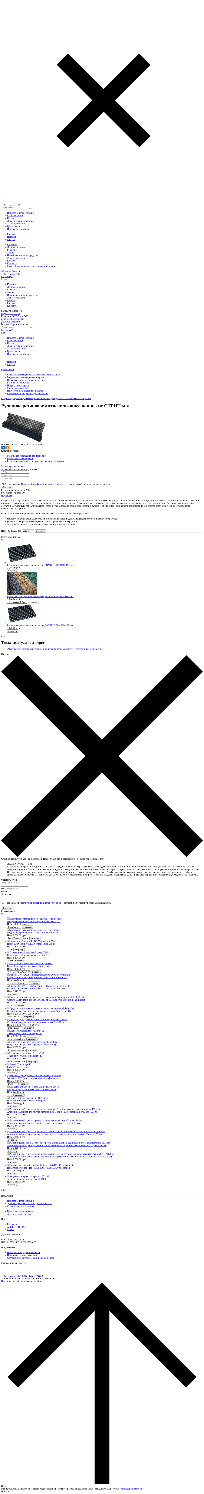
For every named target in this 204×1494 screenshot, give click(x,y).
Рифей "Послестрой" (18, 1067)
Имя (3, 888)
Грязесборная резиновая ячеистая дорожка (28, 966)
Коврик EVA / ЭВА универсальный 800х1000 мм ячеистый (37, 977)
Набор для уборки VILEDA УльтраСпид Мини (31, 944)
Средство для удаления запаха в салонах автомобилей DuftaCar (39, 1011)
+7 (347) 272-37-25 (10, 204)
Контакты (12, 263)
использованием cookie (132, 1488)
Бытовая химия (15, 215)
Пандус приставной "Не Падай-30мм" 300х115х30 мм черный (38, 1168)
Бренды (11, 234)
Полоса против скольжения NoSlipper (26, 1100)
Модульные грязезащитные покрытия (26, 377)
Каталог (11, 260)
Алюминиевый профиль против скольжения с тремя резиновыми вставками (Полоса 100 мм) (54, 1134)
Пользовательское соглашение (22, 1255)
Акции (10, 252)
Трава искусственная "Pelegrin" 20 (24, 1056)
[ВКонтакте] (3, 447)
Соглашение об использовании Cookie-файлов (31, 1258)
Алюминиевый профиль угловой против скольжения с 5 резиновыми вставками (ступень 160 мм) (57, 1145)
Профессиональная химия (20, 213)
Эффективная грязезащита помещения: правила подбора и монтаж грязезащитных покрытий (54, 649)
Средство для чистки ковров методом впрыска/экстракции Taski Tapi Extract (46, 1000)
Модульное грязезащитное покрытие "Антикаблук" (33, 921)
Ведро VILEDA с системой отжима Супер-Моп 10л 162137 (37, 988)
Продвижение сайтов (12, 1281)
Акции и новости (16, 1227)
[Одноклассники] (7, 447)
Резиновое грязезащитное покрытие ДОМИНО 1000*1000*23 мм (40, 565)
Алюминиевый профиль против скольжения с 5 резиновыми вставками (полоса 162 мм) (52, 1112)
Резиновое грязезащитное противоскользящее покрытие (35, 461)
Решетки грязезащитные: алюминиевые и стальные (33, 374)
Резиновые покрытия (18, 382)
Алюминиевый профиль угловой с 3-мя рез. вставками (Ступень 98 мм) (43, 1123)
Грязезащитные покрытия (37, 398)
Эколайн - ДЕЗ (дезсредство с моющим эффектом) (32, 1078)
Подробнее (6, 495)
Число (4, 891)
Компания (12, 244)
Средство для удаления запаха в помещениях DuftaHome (36, 1022)
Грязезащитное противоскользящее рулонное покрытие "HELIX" (40, 596)
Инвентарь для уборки (18, 229)
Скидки (11, 239)
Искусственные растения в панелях (25, 390)
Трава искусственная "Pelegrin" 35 (24, 1033)
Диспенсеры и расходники (20, 221)
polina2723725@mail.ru (12, 319)
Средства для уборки (12, 398)
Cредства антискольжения (20, 1206)
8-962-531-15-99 (20, 316)
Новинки (12, 236)
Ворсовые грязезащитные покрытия (25, 380)
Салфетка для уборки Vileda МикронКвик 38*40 (31, 1089)
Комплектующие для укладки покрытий (27, 393)
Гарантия (12, 250)
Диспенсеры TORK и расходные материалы (29, 1203)
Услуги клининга (16, 258)
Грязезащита (13, 226)
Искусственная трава (18, 385)
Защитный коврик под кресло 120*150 (26, 1179)
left (2, 539)
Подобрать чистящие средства (22, 255)
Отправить (7, 487)
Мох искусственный (17, 388)
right (3, 636)
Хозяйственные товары (19, 1214)
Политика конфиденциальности (23, 1252)
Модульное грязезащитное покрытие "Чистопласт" (33, 932)
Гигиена (11, 218)
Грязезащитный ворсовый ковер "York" (27, 955)
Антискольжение (16, 223)
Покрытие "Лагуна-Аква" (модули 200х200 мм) (31, 1044)
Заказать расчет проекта (13, 466)
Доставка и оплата (16, 247)
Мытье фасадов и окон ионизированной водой (31, 266)
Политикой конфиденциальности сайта (41, 484)
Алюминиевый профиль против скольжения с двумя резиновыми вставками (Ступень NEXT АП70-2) (59, 1156)
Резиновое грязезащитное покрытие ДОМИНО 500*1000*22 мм (40, 625)
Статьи (10, 1229)
